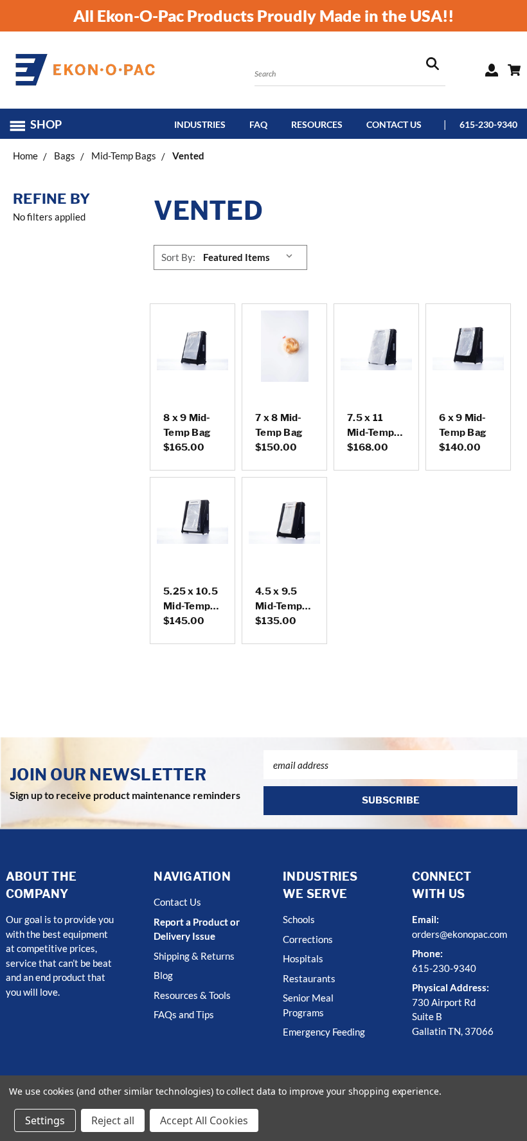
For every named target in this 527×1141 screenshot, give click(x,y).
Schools (299, 919)
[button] (41, 124)
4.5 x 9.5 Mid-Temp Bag (278, 606)
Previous (509, 1101)
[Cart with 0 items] (514, 70)
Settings (45, 1120)
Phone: (427, 953)
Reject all (112, 1120)
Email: (425, 919)
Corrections (308, 939)
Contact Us (394, 124)
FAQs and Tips (184, 1014)
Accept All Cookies (204, 1120)
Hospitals (303, 958)
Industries (200, 124)
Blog (163, 975)
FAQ (258, 124)
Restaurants (309, 978)
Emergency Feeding (324, 1032)
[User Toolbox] (491, 70)
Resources (317, 124)
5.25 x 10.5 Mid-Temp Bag (190, 606)
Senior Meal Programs (308, 1005)
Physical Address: (450, 987)
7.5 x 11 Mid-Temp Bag (370, 432)
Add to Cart (192, 362)
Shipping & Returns (194, 956)
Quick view (193, 327)
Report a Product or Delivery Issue (197, 929)
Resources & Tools (192, 995)
